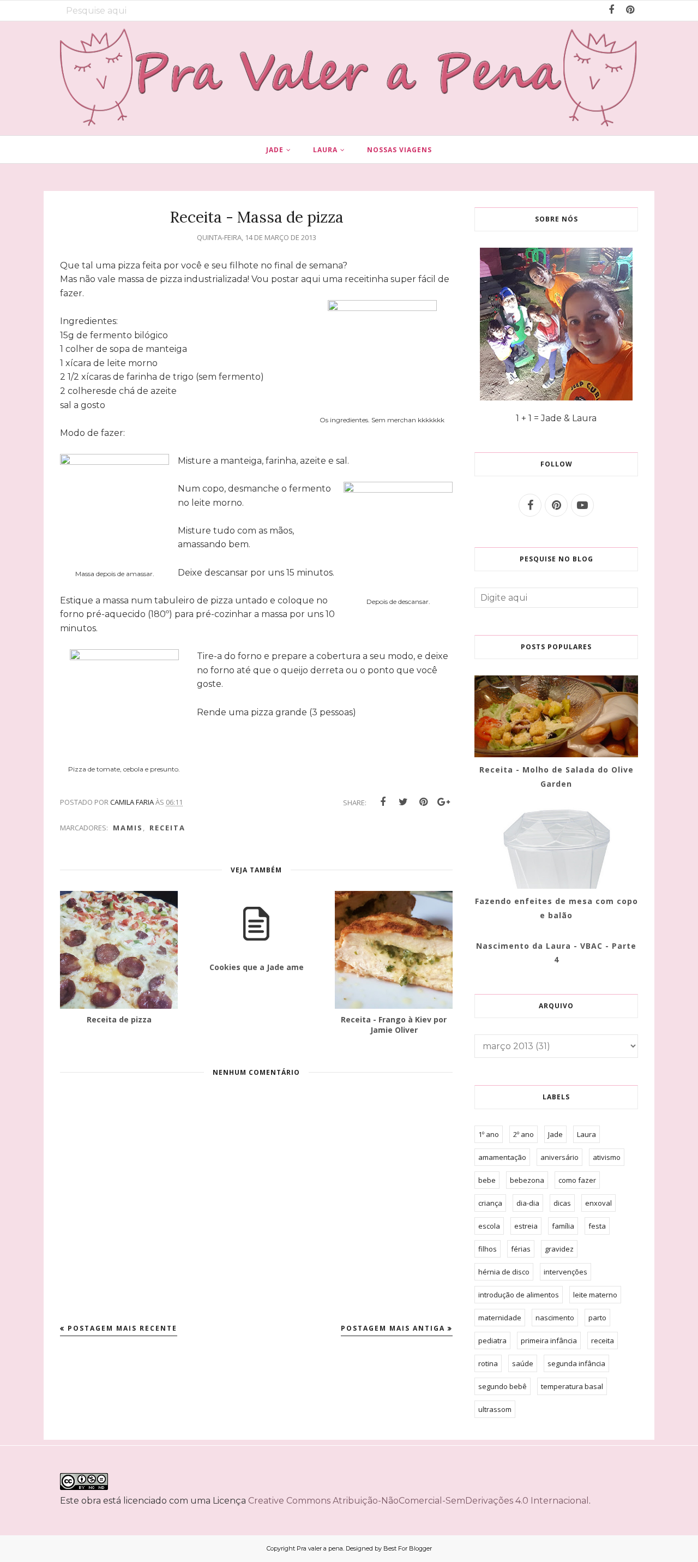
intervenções (565, 1272)
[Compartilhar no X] (403, 802)
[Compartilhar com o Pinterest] (423, 802)
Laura (586, 1134)
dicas (562, 1203)
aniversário (559, 1157)
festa (597, 1226)
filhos (487, 1249)
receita (167, 828)
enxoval (598, 1203)
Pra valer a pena (320, 1548)
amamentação (502, 1157)
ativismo (607, 1157)
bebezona (527, 1180)
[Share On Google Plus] (443, 802)
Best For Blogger (407, 1548)
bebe (487, 1180)
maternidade (499, 1317)
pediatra (492, 1340)
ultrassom (495, 1409)
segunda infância (576, 1363)
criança (490, 1203)
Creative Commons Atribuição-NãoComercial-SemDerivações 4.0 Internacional (418, 1500)
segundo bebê (502, 1386)
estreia (526, 1226)
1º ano (488, 1134)
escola (489, 1226)
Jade (555, 1134)
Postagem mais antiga (393, 1328)
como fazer (577, 1180)
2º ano (523, 1134)
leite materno (595, 1295)
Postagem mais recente (122, 1328)
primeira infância (549, 1340)
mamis (128, 828)
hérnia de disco (503, 1272)
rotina (488, 1363)
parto (597, 1317)
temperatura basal (572, 1386)
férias (521, 1249)
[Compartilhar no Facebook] (383, 802)
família (563, 1226)
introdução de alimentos (518, 1295)
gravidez (559, 1249)
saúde (522, 1363)
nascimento (554, 1317)
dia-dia (527, 1203)
